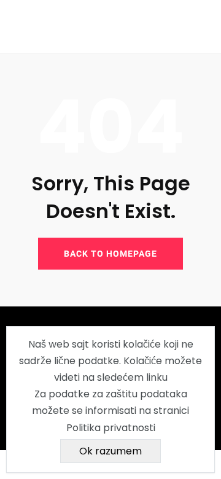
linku (157, 377)
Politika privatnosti (110, 428)
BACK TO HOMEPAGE (110, 254)
